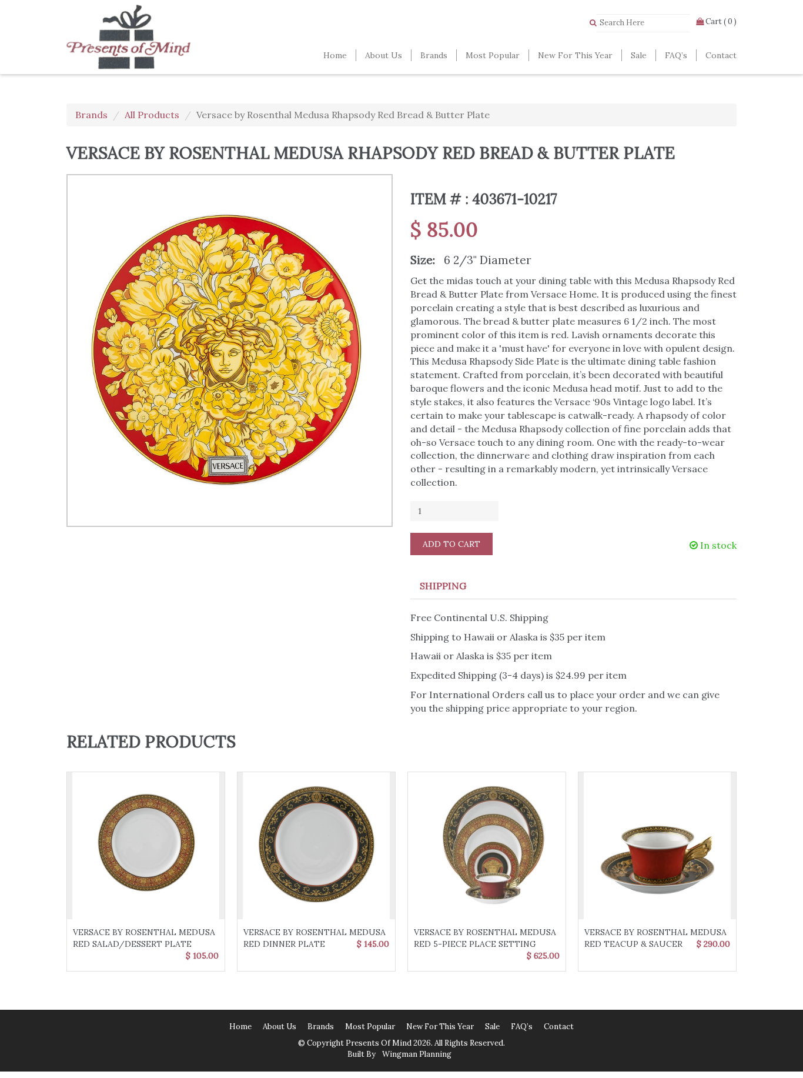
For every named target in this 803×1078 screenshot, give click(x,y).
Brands (433, 55)
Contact (721, 55)
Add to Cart (451, 544)
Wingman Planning (415, 1054)
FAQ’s (676, 55)
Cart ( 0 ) (720, 21)
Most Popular (493, 55)
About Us (383, 55)
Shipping (443, 586)
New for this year (575, 55)
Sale (639, 55)
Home (335, 55)
